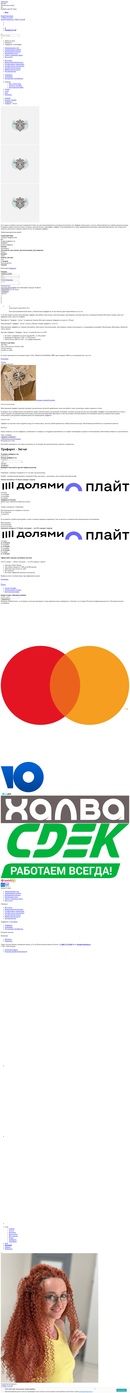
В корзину (5, 465)
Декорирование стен (12, 48)
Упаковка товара (45, 400)
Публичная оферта (11, 950)
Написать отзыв (6, 273)
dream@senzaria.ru (7, 16)
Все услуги (9, 57)
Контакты (8, 95)
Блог (6, 93)
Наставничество (10, 71)
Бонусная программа (16, 87)
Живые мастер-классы (12, 69)
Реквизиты (8, 941)
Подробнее (4, 359)
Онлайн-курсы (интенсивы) (14, 66)
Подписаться (6, 599)
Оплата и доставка (15, 85)
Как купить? (13, 1234)
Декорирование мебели (13, 50)
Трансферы (9, 76)
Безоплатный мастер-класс (14, 62)
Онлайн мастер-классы (13, 68)
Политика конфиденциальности (16, 951)
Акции (7, 89)
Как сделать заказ (15, 84)
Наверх (3, 584)
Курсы (11, 1238)
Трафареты (8, 75)
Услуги (11, 1230)
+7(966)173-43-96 (7, 18)
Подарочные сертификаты (14, 78)
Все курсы (8, 60)
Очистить (9, 280)
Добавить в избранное (8, 437)
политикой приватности (86, 1391)
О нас (7, 91)
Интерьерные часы (11, 53)
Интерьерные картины (13, 51)
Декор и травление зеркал (14, 55)
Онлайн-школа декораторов (14, 64)
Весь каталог (13, 1236)
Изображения (5, 286)
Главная (11, 1229)
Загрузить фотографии (8, 287)
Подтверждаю (121, 1390)
